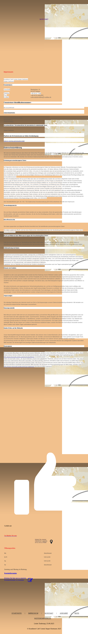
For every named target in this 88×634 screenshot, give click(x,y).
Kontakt (44, 19)
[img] (44, 11)
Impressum (33, 613)
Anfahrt (64, 613)
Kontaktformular (10, 573)
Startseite (17, 613)
